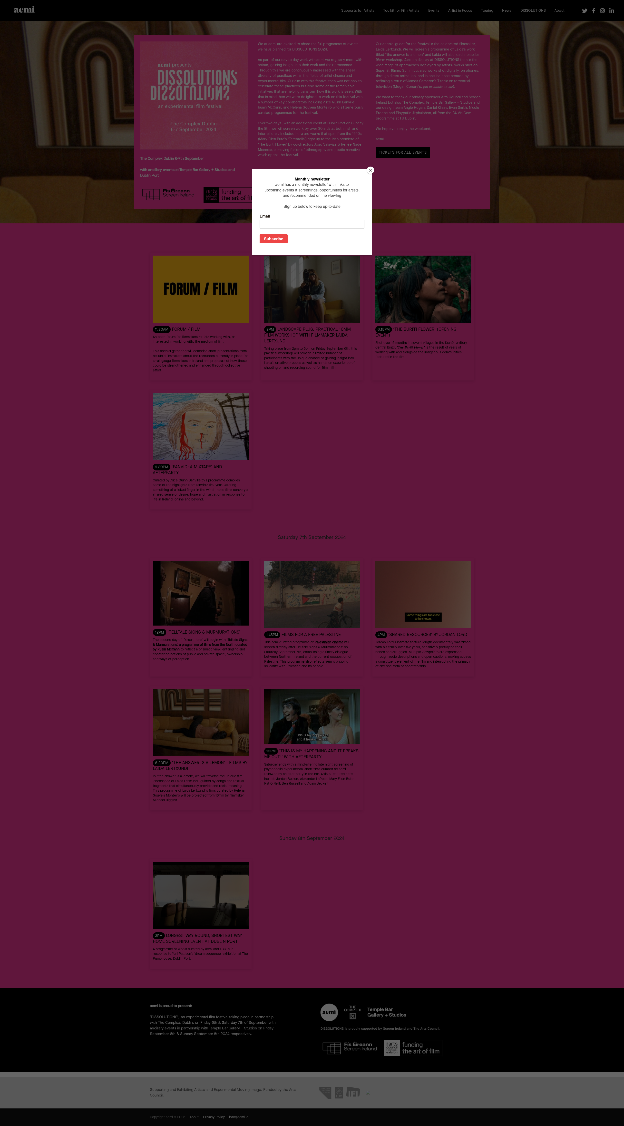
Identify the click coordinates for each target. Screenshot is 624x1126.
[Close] (370, 170)
